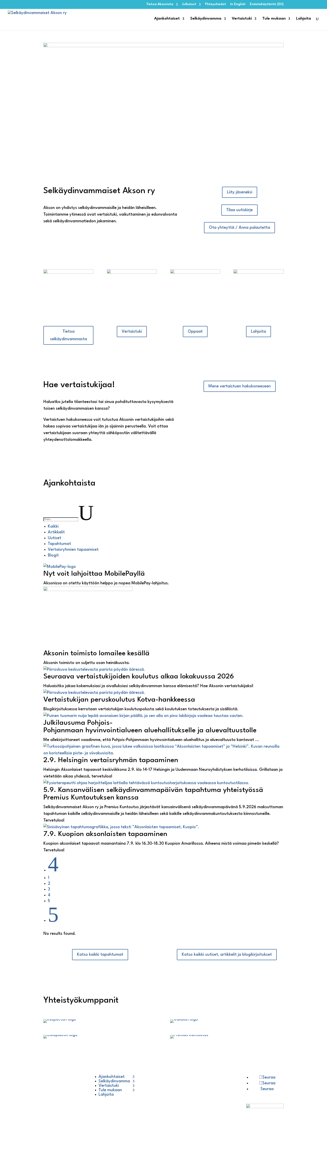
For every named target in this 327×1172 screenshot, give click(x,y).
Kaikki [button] (53, 526)
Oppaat (195, 332)
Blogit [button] (53, 555)
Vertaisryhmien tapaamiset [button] (73, 550)
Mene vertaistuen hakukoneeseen (239, 386)
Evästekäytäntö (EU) (267, 4)
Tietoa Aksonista (159, 4)
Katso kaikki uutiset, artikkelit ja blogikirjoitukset (227, 955)
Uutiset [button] (54, 538)
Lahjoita (303, 18)
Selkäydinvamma (205, 18)
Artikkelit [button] (56, 532)
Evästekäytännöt (64, 1115)
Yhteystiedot (215, 4)
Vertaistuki (242, 18)
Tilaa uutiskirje (239, 210)
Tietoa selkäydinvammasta (68, 335)
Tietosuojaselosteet (66, 1098)
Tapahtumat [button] (59, 544)
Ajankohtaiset (167, 18)
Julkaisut (189, 4)
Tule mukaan (274, 18)
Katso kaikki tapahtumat (100, 955)
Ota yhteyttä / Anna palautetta (239, 228)
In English (238, 4)
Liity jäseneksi (239, 192)
